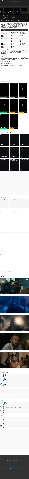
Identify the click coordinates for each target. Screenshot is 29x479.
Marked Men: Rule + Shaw (22, 111)
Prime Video (5, 26)
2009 (3, 18)
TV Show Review (5, 375)
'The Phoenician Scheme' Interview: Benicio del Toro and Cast (8, 271)
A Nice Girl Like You (12, 127)
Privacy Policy (20, 463)
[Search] (19, 1)
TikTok (17, 466)
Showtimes (14, 460)
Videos (20, 460)
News (22, 460)
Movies (6, 460)
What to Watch (17, 460)
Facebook (9, 466)
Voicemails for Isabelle (3, 111)
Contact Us (10, 463)
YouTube (13, 466)
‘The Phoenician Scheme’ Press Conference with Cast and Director (9, 250)
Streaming (11, 460)
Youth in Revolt (2, 15)
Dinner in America (3, 127)
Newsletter (18, 466)
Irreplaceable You (12, 111)
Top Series (2, 415)
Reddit (15, 466)
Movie (5, 18)
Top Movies (2, 400)
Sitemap (13, 463)
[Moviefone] (5, 1)
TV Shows (8, 460)
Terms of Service (16, 463)
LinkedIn (14, 466)
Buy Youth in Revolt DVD (18, 65)
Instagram (11, 466)
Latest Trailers (3, 276)
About (7, 463)
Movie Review (4, 379)
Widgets (19, 466)
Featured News (3, 209)
